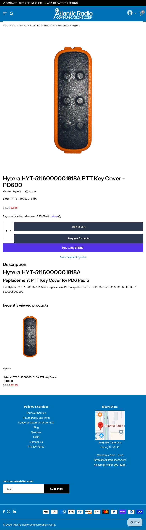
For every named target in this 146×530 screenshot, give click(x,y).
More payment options (73, 257)
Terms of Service (36, 412)
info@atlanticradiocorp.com (110, 459)
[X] (8, 511)
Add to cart (78, 226)
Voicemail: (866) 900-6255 (110, 464)
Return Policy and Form (36, 417)
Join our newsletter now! (18, 481)
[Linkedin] (14, 511)
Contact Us (36, 441)
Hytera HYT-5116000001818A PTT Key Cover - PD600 (30, 379)
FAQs (36, 436)
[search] (11, 14)
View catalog (5, 13)
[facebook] (4, 511)
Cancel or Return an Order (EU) (36, 422)
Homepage (9, 25)
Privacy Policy (36, 446)
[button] (11, 225)
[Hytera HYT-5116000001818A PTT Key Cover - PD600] (30, 337)
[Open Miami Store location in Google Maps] (110, 425)
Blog (36, 427)
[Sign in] (131, 14)
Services (36, 432)
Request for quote (78, 238)
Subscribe (56, 488)
